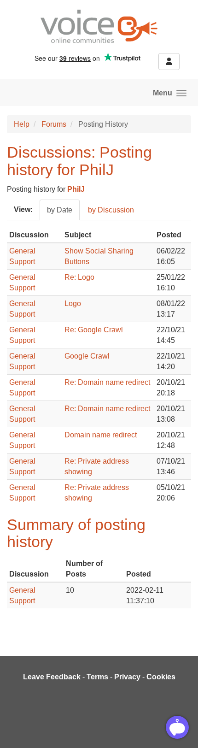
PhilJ (76, 189)
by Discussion (111, 210)
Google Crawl (87, 356)
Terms (97, 677)
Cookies (160, 677)
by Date (59, 210)
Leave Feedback (52, 677)
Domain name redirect (100, 435)
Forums (53, 124)
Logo (72, 303)
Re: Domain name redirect (107, 382)
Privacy (127, 677)
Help (21, 124)
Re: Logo (79, 277)
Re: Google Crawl (93, 330)
